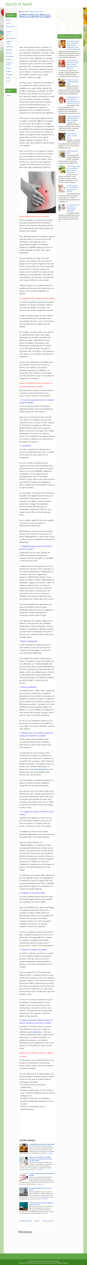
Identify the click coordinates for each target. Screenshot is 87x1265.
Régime (8, 71)
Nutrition (9, 60)
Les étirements (10, 38)
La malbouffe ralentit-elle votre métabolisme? (41, 1144)
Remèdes (9, 74)
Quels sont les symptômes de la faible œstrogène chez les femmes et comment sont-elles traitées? (40, 1158)
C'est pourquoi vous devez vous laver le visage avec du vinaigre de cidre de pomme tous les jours (73, 45)
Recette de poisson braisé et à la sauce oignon (73, 82)
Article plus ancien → (48, 1221)
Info (7, 35)
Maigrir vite (9, 46)
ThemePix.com (29, 1263)
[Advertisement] (37, 32)
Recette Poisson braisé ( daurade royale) (72, 135)
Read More (50, 1153)
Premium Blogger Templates (60, 1263)
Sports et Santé (18, 4)
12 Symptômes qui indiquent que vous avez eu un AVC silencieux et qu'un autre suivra (72, 64)
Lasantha (48, 1263)
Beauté (8, 20)
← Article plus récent (25, 1221)
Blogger (57, 1261)
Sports (8, 81)
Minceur (8, 53)
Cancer (8, 23)
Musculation (10, 56)
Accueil (37, 1221)
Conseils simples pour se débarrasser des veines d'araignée (73, 118)
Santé (41, 11)
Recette (8, 68)
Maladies (36, 11)
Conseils (30, 11)
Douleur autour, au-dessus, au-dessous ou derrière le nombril (35, 15)
